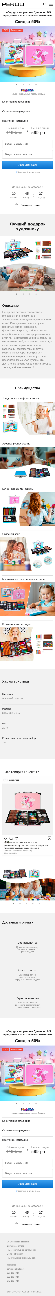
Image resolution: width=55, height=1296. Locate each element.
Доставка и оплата (15, 1246)
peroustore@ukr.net (15, 1269)
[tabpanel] (27, 54)
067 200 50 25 (13, 1273)
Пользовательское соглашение (21, 1250)
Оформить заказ (27, 164)
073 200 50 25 (13, 1281)
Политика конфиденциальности (21, 1258)
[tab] (16, 293)
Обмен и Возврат (15, 1254)
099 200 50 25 (13, 1277)
